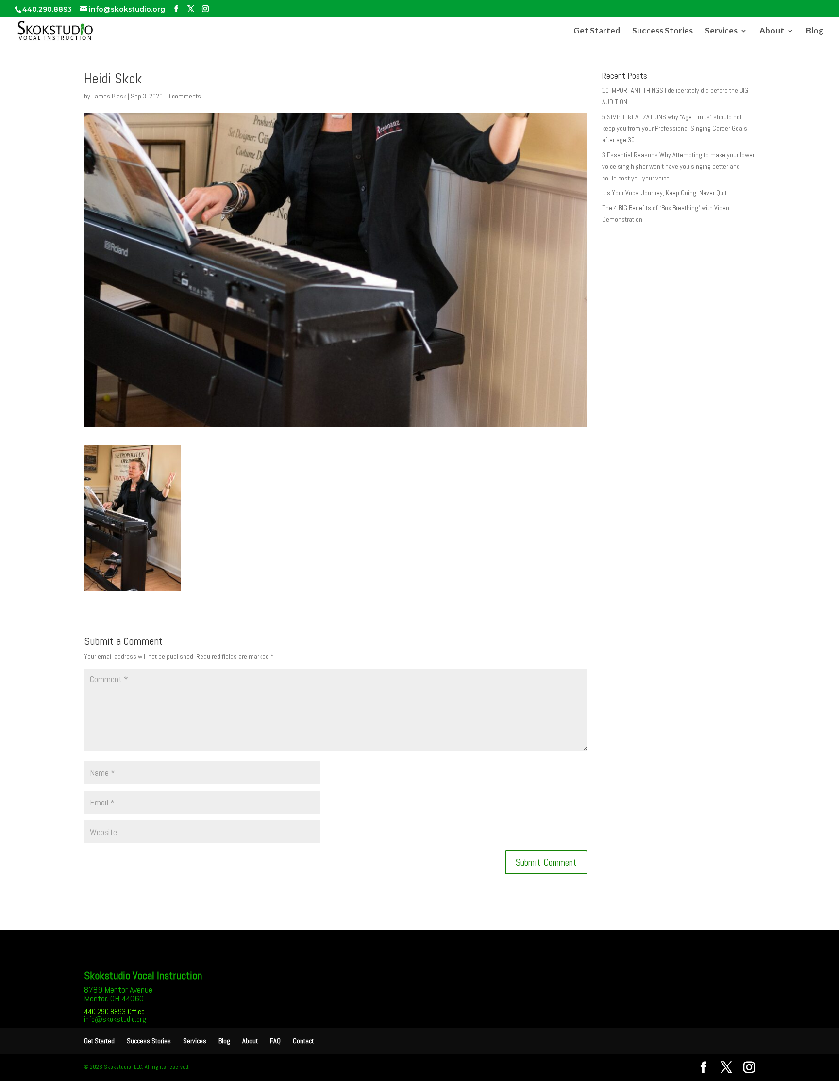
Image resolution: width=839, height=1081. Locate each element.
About (771, 31)
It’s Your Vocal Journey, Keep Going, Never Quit (664, 192)
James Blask (109, 96)
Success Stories (662, 31)
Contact (303, 1040)
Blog (814, 31)
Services (721, 31)
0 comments (184, 96)
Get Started (596, 31)
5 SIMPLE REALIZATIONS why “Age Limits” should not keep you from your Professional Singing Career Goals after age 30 (674, 129)
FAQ (275, 1040)
